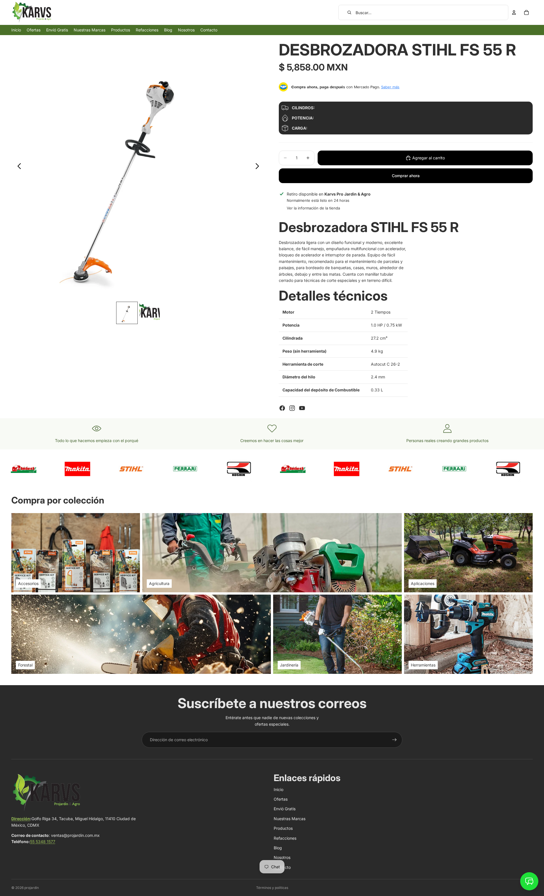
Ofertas (281, 799)
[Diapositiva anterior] (17, 167)
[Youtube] (302, 408)
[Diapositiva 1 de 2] (127, 312)
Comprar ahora (406, 175)
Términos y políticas (272, 888)
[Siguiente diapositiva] (258, 167)
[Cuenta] (514, 12)
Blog (278, 847)
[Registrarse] (394, 739)
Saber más (390, 87)
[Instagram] (292, 408)
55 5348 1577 (42, 841)
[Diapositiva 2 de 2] (149, 312)
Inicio (278, 789)
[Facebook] (282, 408)
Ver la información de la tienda (313, 208)
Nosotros (282, 857)
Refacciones (285, 838)
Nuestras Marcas (289, 818)
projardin (31, 888)
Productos (283, 828)
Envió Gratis (285, 808)
